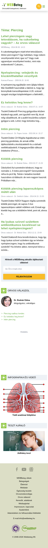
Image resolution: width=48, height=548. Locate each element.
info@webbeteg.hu (27, 518)
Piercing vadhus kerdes (14, 313)
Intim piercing (10, 129)
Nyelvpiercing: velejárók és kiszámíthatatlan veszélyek (19, 74)
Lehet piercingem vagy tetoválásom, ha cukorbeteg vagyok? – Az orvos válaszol (20, 39)
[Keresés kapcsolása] (38, 6)
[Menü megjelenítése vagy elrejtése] (43, 6)
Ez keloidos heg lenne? (17, 102)
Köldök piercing (12, 158)
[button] (17, 471)
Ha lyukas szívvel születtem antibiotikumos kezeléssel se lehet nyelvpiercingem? (20, 225)
